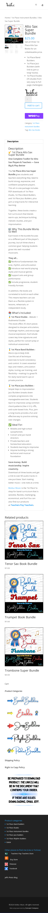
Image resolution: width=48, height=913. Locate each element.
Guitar (8, 842)
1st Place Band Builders (15, 824)
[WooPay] (34, 116)
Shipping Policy (12, 760)
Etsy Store (14, 859)
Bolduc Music (14, 488)
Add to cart (33, 105)
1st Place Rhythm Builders (16, 838)
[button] (19, 29)
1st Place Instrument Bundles (24, 17)
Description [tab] (13, 141)
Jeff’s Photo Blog (11, 877)
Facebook (13, 868)
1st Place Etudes (12, 828)
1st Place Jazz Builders (14, 835)
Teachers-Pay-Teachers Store (21, 853)
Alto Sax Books (34, 130)
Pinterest (13, 864)
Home (7, 17)
